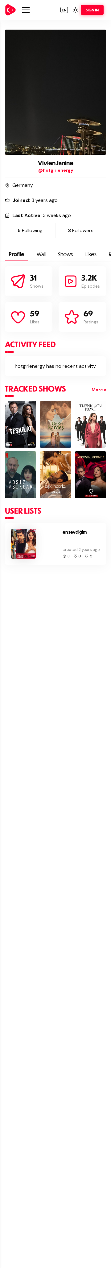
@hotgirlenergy (55, 170)
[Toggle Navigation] (26, 10)
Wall (41, 254)
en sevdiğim (75, 532)
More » (99, 389)
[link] (10, 9)
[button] (64, 9)
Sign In (92, 9)
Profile (16, 254)
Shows (65, 254)
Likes (91, 254)
